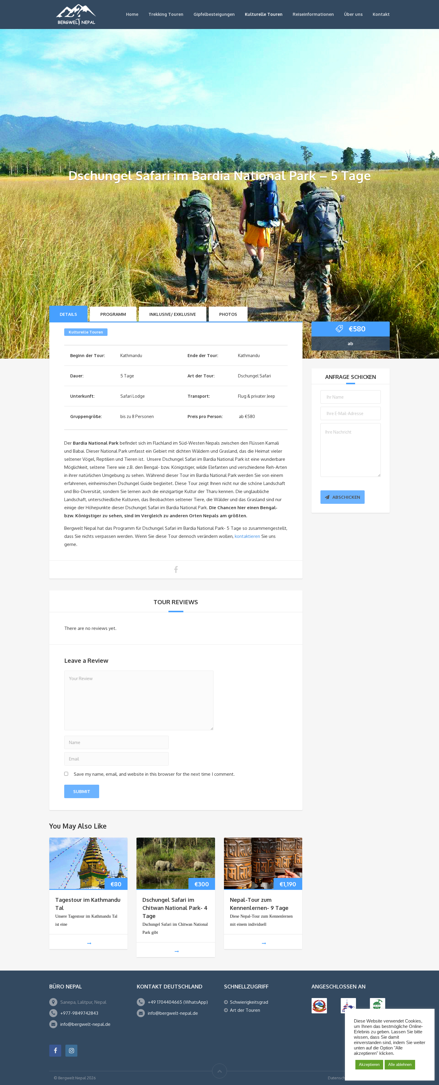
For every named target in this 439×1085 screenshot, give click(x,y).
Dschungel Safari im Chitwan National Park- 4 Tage (175, 907)
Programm (113, 314)
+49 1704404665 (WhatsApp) (178, 1002)
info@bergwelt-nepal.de (85, 1024)
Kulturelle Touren (264, 14)
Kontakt (381, 14)
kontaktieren (247, 536)
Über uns (353, 14)
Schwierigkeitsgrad (249, 1002)
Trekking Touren (165, 14)
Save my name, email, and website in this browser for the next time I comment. (154, 774)
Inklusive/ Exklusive (172, 314)
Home (132, 14)
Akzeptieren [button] (369, 1064)
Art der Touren (245, 1010)
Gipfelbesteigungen (214, 14)
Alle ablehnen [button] (400, 1064)
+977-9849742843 (79, 1013)
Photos (228, 314)
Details (68, 314)
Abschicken (346, 497)
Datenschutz (339, 1077)
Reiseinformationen (313, 14)
